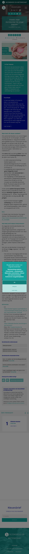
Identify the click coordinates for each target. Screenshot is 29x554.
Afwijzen (14, 286)
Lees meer (14, 290)
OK (14, 282)
